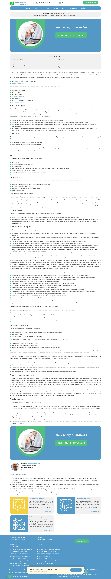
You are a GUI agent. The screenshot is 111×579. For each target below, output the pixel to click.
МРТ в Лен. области (43, 556)
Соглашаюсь (76, 570)
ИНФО (83, 8)
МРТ (36, 8)
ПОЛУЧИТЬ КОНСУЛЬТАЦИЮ (71, 35)
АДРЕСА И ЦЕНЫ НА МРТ (17, 537)
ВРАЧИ (64, 8)
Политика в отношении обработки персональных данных (26, 570)
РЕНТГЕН (55, 8)
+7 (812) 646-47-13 (45, 3)
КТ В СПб (39, 537)
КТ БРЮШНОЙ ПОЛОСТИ (44, 539)
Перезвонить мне (90, 2)
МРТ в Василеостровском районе (48, 549)
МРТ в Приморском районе (19, 563)
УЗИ (47, 8)
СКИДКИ (29, 8)
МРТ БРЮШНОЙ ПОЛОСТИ (18, 542)
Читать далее (48, 511)
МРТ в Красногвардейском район (48, 554)
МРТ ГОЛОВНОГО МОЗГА (17, 539)
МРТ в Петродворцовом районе (48, 561)
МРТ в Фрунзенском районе (46, 563)
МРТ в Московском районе (19, 558)
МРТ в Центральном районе (19, 565)
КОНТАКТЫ (13, 544)
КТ (42, 8)
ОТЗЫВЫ (39, 544)
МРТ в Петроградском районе (20, 561)
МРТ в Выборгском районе (19, 551)
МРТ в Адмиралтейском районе (21, 549)
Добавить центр (82, 541)
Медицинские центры (41, 15)
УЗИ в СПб (40, 542)
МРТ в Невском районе (44, 558)
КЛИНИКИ (73, 8)
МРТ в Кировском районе (19, 554)
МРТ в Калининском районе (46, 551)
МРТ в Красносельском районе (21, 556)
